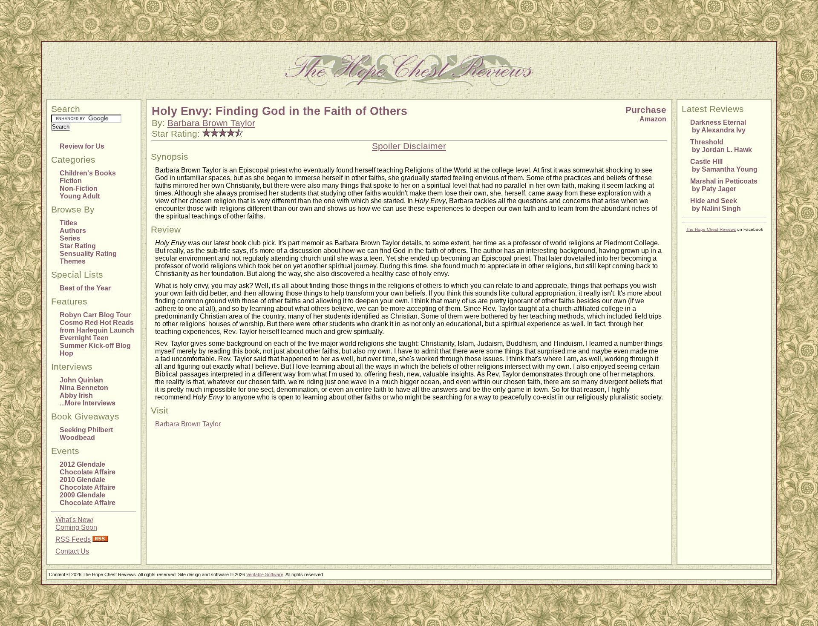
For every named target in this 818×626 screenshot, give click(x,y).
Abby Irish (76, 395)
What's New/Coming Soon (76, 523)
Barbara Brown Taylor (211, 123)
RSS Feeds (73, 539)
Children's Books (88, 173)
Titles (68, 223)
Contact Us (72, 551)
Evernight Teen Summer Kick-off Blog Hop (95, 345)
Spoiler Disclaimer (409, 146)
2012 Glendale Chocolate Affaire (87, 468)
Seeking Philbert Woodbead (86, 433)
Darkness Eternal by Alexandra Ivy (718, 126)
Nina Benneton (84, 387)
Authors (73, 230)
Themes (73, 261)
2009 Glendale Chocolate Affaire (87, 498)
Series (70, 238)
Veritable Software (264, 574)
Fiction (71, 180)
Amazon (652, 119)
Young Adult (80, 196)
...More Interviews (87, 403)
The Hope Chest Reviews (711, 229)
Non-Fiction (79, 188)
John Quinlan (81, 380)
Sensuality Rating (88, 253)
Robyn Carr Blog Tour (95, 315)
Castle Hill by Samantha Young (724, 165)
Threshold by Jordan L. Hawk (721, 145)
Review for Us (82, 146)
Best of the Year (85, 288)
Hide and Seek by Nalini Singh (715, 204)
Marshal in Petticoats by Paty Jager (724, 185)
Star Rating (78, 246)
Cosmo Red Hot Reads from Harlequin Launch (97, 326)
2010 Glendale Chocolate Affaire (87, 483)
